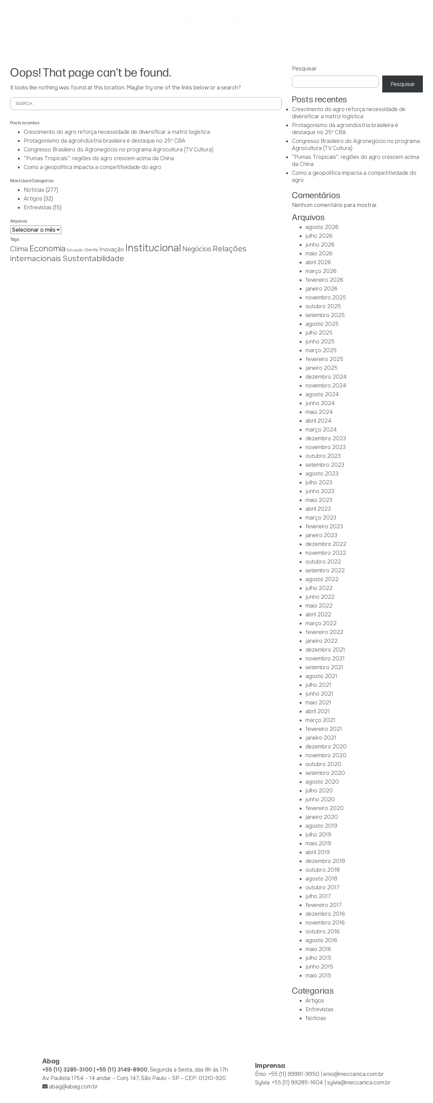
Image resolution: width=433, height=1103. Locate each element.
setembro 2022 (325, 570)
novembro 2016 (325, 922)
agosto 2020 (322, 781)
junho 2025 (320, 341)
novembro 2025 (325, 297)
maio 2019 (318, 843)
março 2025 (321, 350)
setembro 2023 (324, 464)
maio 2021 (318, 702)
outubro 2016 (322, 931)
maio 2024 (319, 412)
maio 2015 (318, 975)
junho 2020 (320, 799)
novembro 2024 (325, 385)
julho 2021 (318, 684)
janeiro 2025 (321, 368)
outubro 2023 (323, 456)
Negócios (196, 249)
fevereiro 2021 (323, 729)
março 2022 (321, 623)
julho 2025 (319, 332)
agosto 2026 (322, 227)
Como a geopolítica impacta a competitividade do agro (92, 167)
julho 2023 (318, 482)
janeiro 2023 (321, 535)
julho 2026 (319, 235)
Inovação (111, 249)
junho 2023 (319, 491)
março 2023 (320, 517)
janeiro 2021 (320, 737)
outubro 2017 (322, 887)
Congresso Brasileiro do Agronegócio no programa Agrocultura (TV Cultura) (118, 149)
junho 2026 (320, 244)
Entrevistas (38, 207)
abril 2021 (317, 711)
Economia (47, 248)
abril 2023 (318, 508)
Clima (19, 249)
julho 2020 (319, 790)
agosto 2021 (321, 676)
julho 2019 (318, 834)
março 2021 (320, 720)
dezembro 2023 (325, 438)
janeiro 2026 (321, 288)
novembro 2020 (325, 755)
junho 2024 (320, 403)
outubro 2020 (323, 764)
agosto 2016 (321, 940)
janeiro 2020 (321, 817)
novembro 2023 (325, 447)
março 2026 (321, 271)
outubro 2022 (323, 561)
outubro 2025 (323, 306)
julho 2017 (318, 896)
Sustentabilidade (93, 258)
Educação (75, 250)
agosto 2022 (322, 579)
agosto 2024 (322, 394)
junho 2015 (319, 966)
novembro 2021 (325, 658)
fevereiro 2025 (324, 359)
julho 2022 (319, 588)
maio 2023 (318, 500)
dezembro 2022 (325, 544)
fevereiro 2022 (324, 632)
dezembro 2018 (325, 861)
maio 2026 (319, 253)
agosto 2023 (321, 473)
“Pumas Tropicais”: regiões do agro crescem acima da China (99, 158)
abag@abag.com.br (73, 1086)
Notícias (34, 189)
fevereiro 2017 (323, 905)
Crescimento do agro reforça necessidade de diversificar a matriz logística (117, 131)
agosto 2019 (321, 825)
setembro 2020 (325, 773)
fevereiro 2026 (324, 279)
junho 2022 (320, 596)
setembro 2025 (325, 315)
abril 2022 (318, 614)
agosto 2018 (321, 878)
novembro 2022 (325, 552)
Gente (91, 250)
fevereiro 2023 (324, 526)
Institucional (153, 248)
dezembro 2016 (325, 913)
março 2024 (321, 429)
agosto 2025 (322, 323)
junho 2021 (319, 693)
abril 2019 (317, 852)
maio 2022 (319, 605)
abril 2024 (318, 420)
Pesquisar (304, 68)
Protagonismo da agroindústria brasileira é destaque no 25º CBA (104, 140)
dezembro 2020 (326, 746)
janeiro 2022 (321, 640)
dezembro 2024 (326, 376)
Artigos (33, 198)
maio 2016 (318, 949)
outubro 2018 (322, 869)
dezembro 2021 (325, 649)
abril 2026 (318, 262)
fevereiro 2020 (324, 808)
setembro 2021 (324, 667)
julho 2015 (318, 957)
